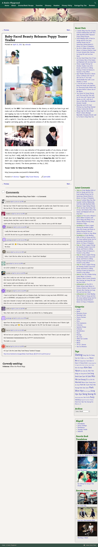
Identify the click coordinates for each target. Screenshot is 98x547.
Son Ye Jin (87, 397)
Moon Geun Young (87, 382)
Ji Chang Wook (83, 363)
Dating (78, 355)
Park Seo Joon (84, 388)
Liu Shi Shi (91, 379)
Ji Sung (89, 363)
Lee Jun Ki (83, 376)
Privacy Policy (67, 5)
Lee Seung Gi (83, 379)
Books (78, 311)
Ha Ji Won (81, 358)
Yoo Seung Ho (88, 402)
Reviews (92, 5)
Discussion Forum (82, 313)
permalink (47, 177)
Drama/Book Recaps (25, 5)
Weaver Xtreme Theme (91, 545)
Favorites (39, 5)
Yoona (91, 400)
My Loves (79, 337)
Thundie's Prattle (82, 429)
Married (78, 382)
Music (78, 333)
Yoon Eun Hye (79, 402)
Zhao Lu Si (78, 404)
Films (78, 321)
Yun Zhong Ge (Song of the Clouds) (86, 484)
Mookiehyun (81, 427)
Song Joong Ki (89, 394)
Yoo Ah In (87, 399)
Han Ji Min (86, 358)
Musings (79, 335)
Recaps (78, 340)
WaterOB (80, 431)
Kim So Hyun (79, 367)
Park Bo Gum (84, 385)
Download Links (81, 315)
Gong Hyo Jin (87, 355)
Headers (56, 5)
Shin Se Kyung (87, 391)
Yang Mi (83, 400)
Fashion (79, 319)
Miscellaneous (81, 331)
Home (7, 5)
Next (69, 30)
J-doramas (79, 325)
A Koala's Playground (11, 2)
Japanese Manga (81, 327)
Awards (79, 309)
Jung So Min (79, 365)
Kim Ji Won (91, 365)
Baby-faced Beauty (32, 177)
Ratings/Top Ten (80, 5)
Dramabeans (81, 423)
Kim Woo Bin (84, 371)
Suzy (92, 397)
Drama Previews (81, 317)
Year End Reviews (82, 346)
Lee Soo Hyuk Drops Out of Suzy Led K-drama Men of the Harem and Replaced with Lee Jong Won (86, 60)
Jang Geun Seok (84, 361)
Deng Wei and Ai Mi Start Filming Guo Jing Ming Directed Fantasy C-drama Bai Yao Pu (86, 107)
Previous (5, 30)
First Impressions (81, 323)
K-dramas (15, 177)
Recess (78, 342)
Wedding (78, 400)
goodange (9, 240)
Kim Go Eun (85, 365)
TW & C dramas (81, 344)
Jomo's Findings (82, 425)
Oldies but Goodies (82, 338)
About (13, 5)
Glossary (48, 5)
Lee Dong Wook (83, 373)
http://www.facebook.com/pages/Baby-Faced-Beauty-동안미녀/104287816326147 (27, 354)
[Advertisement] (86, 153)
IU (79, 361)
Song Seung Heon (79, 397)
